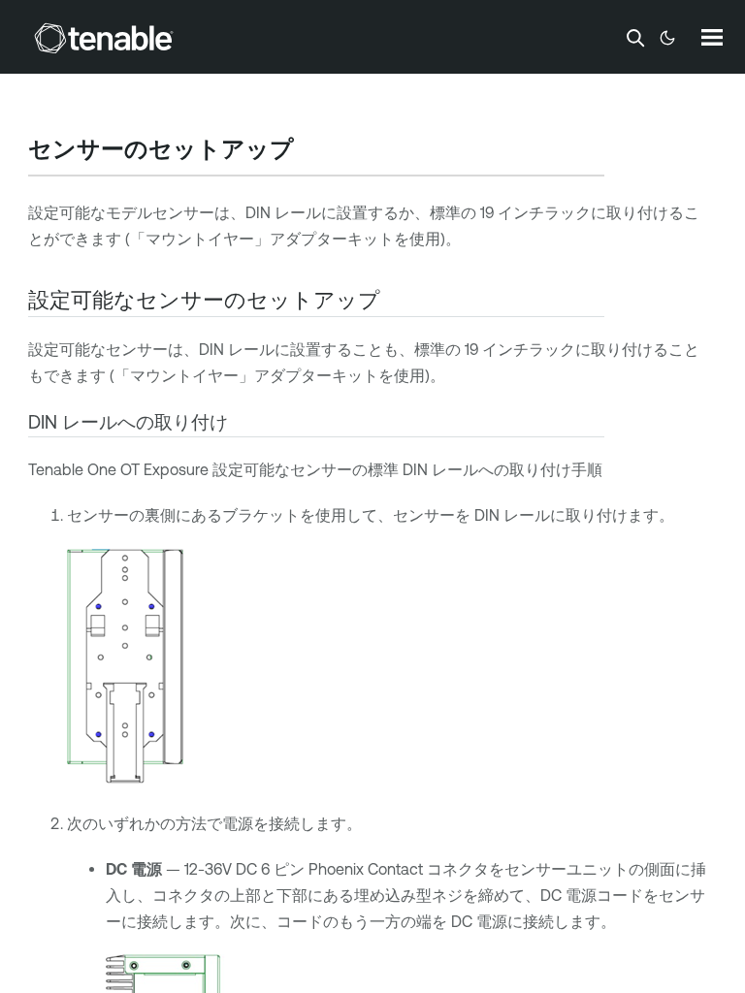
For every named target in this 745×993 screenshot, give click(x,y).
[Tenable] (104, 37)
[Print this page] (310, 151)
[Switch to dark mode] (667, 37)
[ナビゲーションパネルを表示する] (712, 37)
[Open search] (635, 37)
